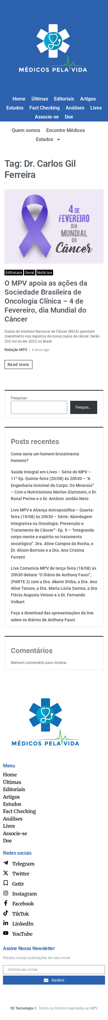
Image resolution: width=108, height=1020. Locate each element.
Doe (69, 117)
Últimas (40, 99)
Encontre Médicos (65, 130)
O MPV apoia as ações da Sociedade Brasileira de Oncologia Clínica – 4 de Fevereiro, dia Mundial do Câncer (45, 301)
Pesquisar (19, 398)
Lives (96, 108)
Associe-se (47, 117)
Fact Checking (44, 108)
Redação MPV (15, 350)
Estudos (14, 108)
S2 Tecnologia (21, 1008)
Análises (75, 108)
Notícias (44, 272)
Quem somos (26, 130)
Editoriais (64, 99)
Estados (44, 139)
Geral (29, 272)
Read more (18, 364)
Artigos (88, 99)
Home (19, 99)
